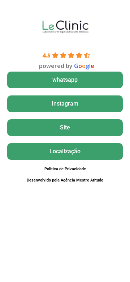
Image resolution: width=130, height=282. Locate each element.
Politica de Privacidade (65, 169)
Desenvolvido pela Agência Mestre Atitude (65, 180)
